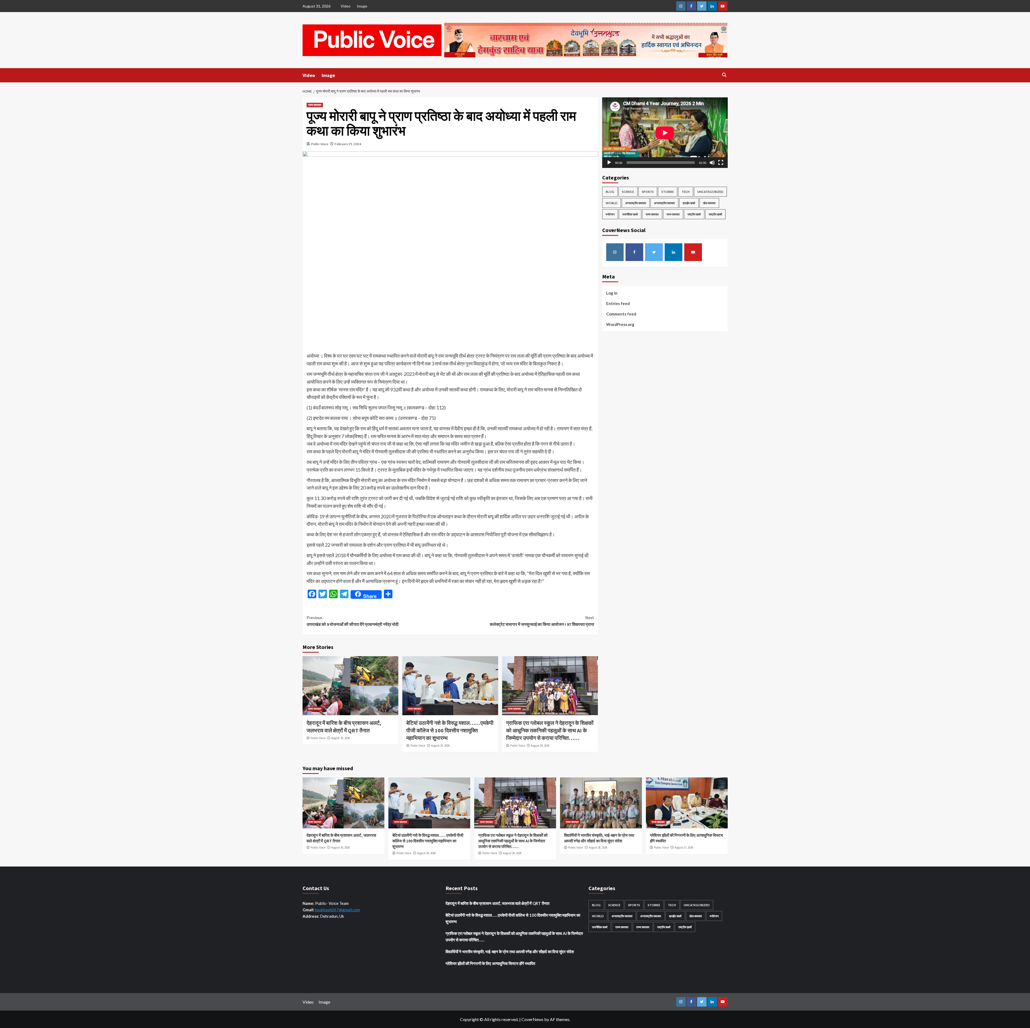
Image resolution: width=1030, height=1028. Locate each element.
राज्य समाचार (314, 105)
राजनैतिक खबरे (630, 214)
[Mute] (712, 162)
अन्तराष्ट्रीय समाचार (635, 203)
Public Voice (319, 144)
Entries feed (618, 303)
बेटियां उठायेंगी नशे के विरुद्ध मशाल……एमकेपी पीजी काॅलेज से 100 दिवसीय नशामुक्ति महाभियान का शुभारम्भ (450, 730)
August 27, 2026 (684, 847)
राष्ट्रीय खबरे (694, 214)
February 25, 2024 (348, 144)
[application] (665, 132)
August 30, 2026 (340, 738)
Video (346, 6)
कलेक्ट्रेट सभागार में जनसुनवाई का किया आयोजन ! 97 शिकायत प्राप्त (542, 621)
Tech (686, 191)
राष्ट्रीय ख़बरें (715, 214)
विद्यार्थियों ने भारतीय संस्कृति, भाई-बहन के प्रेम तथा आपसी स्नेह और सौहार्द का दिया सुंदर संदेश (510, 951)
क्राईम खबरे (689, 203)
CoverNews (532, 1019)
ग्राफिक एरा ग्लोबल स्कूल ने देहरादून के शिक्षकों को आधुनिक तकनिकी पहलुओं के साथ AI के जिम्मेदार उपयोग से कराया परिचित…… (550, 730)
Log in (611, 293)
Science (628, 191)
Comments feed (621, 313)
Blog (610, 191)
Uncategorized (710, 191)
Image (362, 6)
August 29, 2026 (440, 745)
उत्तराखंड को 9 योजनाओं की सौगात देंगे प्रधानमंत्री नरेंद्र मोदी (353, 621)
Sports (648, 191)
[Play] (609, 162)
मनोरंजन (610, 214)
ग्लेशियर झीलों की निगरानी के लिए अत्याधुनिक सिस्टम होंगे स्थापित (490, 963)
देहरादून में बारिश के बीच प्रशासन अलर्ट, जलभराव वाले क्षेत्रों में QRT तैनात (497, 903)
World (611, 203)
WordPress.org (620, 324)
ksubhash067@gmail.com (337, 909)
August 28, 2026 (598, 847)
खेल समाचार (709, 203)
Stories (667, 191)
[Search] (724, 75)
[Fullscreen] (720, 162)
